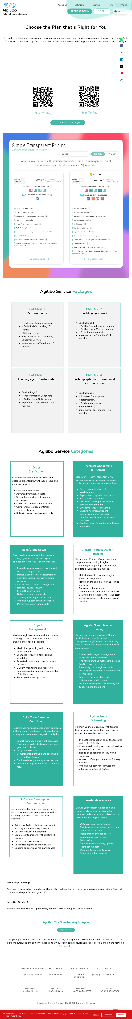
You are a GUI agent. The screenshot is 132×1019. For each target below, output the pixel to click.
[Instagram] (121, 52)
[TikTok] (121, 66)
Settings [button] (96, 1014)
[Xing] (121, 80)
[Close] (128, 1014)
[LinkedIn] (121, 59)
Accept (121, 1014)
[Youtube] (121, 73)
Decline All (108, 1014)
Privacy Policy (15, 1015)
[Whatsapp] (121, 39)
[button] (108, 5)
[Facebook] (121, 45)
